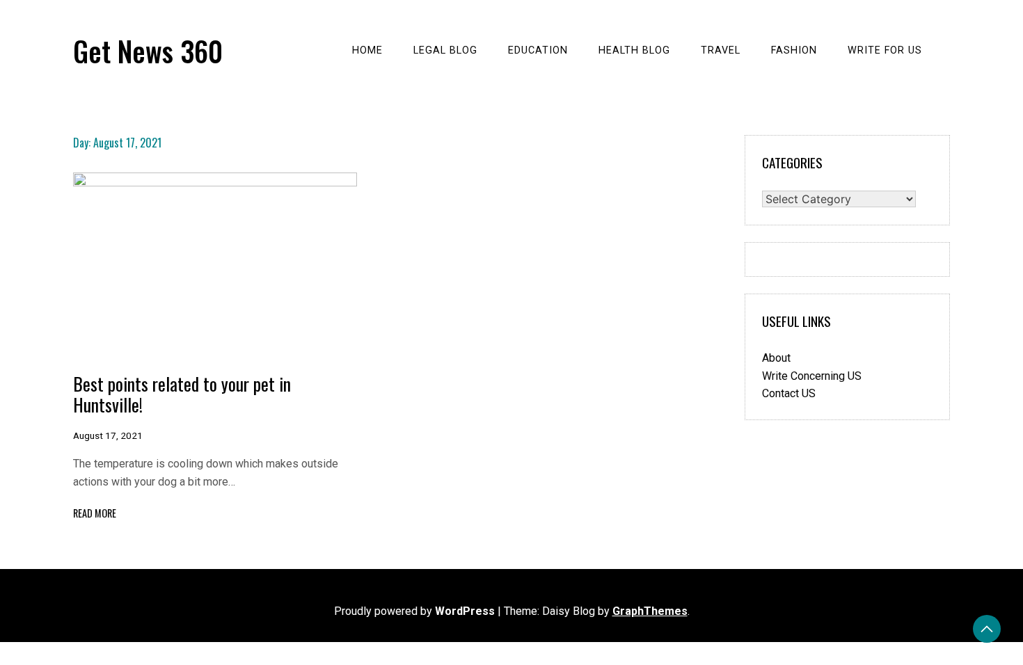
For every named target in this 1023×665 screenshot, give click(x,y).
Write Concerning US (812, 376)
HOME (367, 50)
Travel (720, 50)
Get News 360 (148, 51)
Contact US (789, 393)
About (776, 357)
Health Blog (634, 50)
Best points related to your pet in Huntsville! (182, 394)
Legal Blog (445, 50)
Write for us (885, 50)
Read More (94, 513)
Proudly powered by (414, 611)
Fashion (794, 50)
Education (538, 50)
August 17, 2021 (108, 435)
